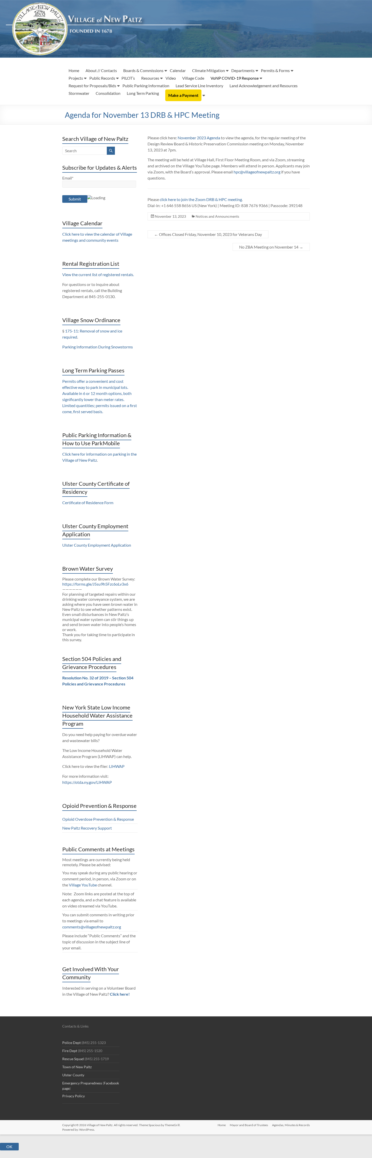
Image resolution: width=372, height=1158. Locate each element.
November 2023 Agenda (199, 137)
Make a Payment (183, 95)
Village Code (193, 78)
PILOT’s (128, 78)
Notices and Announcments (217, 216)
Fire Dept (69, 1051)
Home (74, 70)
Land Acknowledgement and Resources (264, 85)
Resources (150, 78)
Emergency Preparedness (82, 1083)
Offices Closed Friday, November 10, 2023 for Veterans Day (208, 234)
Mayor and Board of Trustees (249, 1125)
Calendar (178, 70)
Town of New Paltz (77, 1067)
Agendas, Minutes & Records (291, 1125)
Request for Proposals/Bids (92, 85)
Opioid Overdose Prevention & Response (98, 819)
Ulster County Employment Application (96, 545)
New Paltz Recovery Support (87, 828)
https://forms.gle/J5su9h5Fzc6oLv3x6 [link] (95, 584)
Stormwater (79, 93)
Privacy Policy (73, 1096)
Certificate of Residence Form (87, 502)
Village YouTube (83, 884)
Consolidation (108, 93)
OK (9, 1146)
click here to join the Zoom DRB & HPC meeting (201, 199)
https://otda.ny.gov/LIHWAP (87, 782)
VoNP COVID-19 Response (235, 78)
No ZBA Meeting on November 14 (271, 246)
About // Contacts (101, 70)
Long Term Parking (143, 93)
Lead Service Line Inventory (199, 85)
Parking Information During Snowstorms (97, 346)
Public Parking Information (145, 85)
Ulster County (73, 1075)
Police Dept (71, 1042)
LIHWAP (117, 766)
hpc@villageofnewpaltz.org (257, 171)
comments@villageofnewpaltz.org (91, 926)
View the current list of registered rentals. (98, 274)
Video (171, 78)
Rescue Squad (73, 1059)
